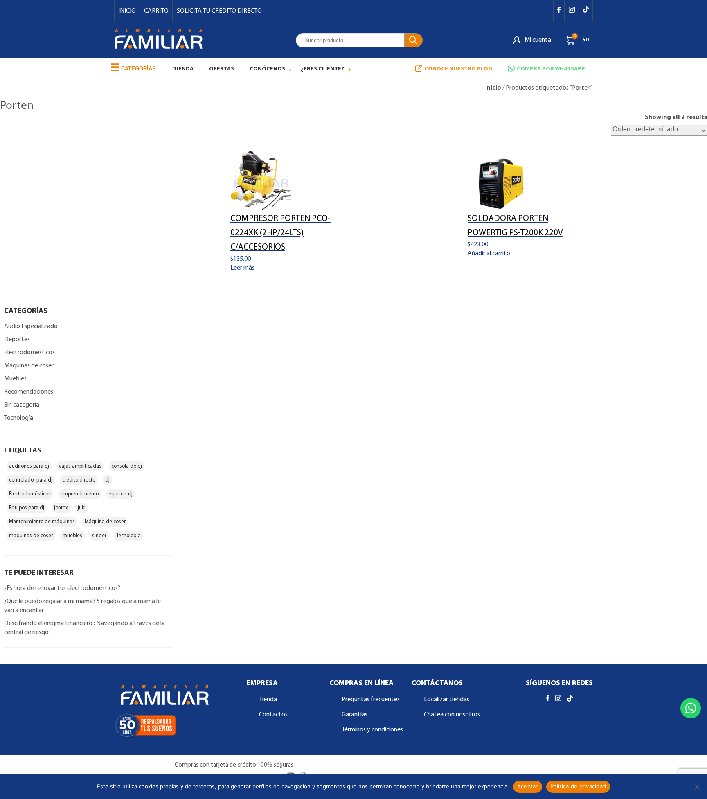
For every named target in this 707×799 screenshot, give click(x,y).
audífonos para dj (29, 466)
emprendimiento (80, 494)
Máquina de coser (105, 521)
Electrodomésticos (29, 352)
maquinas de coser (31, 535)
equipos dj (120, 494)
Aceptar (527, 786)
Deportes (17, 339)
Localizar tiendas (446, 699)
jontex (61, 508)
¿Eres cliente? (322, 69)
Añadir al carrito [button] (489, 253)
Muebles (15, 379)
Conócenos (267, 69)
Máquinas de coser (29, 365)
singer (99, 535)
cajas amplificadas (80, 466)
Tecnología (18, 418)
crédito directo (78, 480)
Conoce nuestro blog (458, 69)
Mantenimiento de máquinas (42, 521)
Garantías (354, 714)
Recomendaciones (28, 392)
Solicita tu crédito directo (219, 11)
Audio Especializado (31, 326)
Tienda (183, 69)
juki (82, 508)
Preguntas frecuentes (371, 699)
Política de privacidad (578, 786)
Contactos (273, 714)
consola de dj (126, 466)
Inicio (127, 11)
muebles (72, 535)
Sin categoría (21, 405)
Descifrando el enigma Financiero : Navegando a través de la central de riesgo (84, 628)
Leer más (242, 268)
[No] (697, 787)
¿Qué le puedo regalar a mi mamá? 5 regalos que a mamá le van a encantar (82, 606)
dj (107, 480)
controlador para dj (30, 480)
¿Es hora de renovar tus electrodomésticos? (62, 588)
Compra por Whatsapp (551, 69)
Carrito (156, 11)
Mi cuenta (538, 40)
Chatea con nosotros (452, 714)
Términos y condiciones (372, 730)
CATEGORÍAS (133, 67)
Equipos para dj (26, 508)
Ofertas (221, 69)
